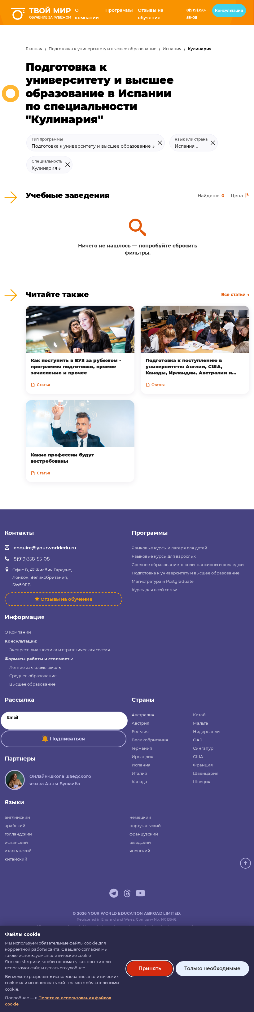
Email (12, 717)
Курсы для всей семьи (154, 589)
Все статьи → (235, 294)
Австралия (143, 714)
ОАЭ (197, 739)
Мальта (200, 723)
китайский (16, 859)
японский (139, 850)
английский (17, 817)
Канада (139, 781)
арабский (15, 825)
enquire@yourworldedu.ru (45, 548)
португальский (145, 825)
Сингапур (203, 748)
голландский (18, 833)
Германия (142, 748)
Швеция (201, 781)
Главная (34, 48)
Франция (203, 764)
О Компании (18, 632)
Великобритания (150, 739)
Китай (199, 714)
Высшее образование (32, 684)
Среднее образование (33, 675)
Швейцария (205, 773)
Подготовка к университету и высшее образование (102, 48)
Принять (149, 968)
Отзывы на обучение (67, 599)
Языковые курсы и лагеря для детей (169, 547)
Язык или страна (191, 139)
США (198, 756)
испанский (16, 842)
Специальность (47, 161)
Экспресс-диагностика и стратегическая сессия (59, 649)
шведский (140, 842)
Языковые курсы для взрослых (164, 556)
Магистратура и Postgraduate (163, 581)
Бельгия (140, 731)
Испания (172, 48)
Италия (139, 773)
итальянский (18, 850)
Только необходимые (212, 968)
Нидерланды (206, 731)
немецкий (140, 817)
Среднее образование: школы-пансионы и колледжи (188, 564)
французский (143, 833)
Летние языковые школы (35, 667)
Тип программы (47, 139)
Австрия (140, 723)
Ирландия (142, 756)
